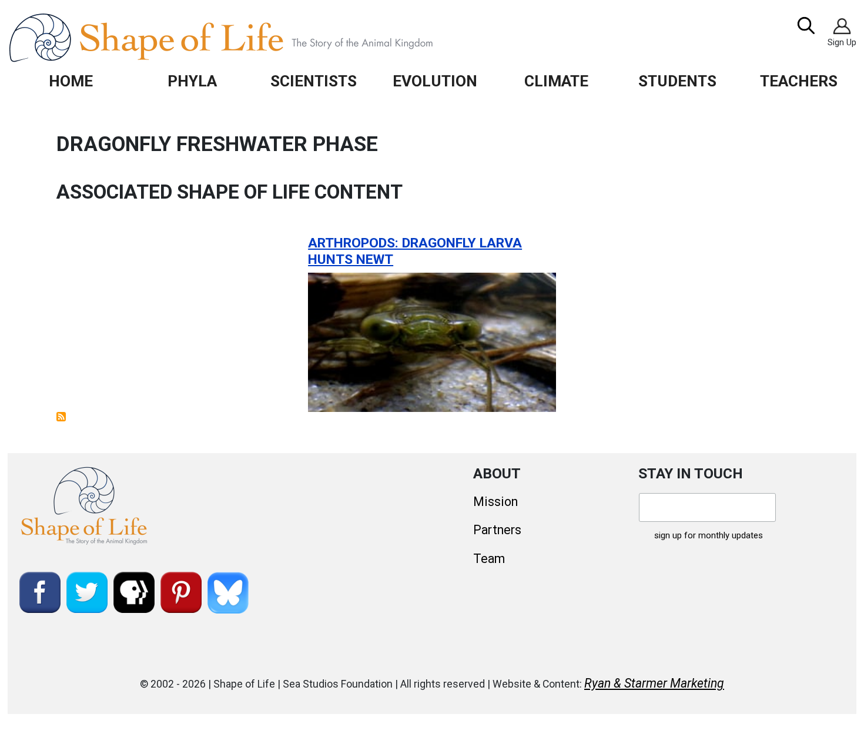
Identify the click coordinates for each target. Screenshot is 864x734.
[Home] (248, 37)
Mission (495, 501)
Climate (556, 81)
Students (677, 81)
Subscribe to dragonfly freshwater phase (61, 416)
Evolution (435, 81)
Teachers (799, 81)
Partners (497, 529)
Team (489, 558)
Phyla (192, 81)
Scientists (313, 81)
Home (71, 81)
